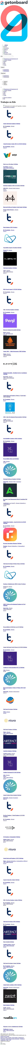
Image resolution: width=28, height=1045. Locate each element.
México (6, 49)
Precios (4, 61)
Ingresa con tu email (5, 1036)
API (10, 1040)
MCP (4, 63)
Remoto (6, 52)
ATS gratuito (15, 1037)
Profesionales (6, 70)
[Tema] (1, 79)
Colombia (6, 48)
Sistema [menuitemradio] (5, 81)
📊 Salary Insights (7, 60)
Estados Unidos (7, 54)
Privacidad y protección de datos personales (10, 1038)
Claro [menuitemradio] (5, 83)
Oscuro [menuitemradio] (5, 84)
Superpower (21, 1037)
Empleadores (6, 69)
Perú (5, 51)
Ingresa (2, 67)
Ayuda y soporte (7, 1037)
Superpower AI (14, 58)
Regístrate (3, 73)
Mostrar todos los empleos (8, 107)
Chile (5, 46)
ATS (4, 62)
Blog (7, 1040)
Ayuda (4, 64)
